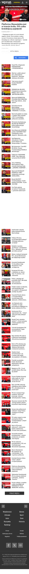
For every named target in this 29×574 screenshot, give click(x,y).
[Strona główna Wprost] (6, 2)
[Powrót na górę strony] (25, 506)
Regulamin (7, 536)
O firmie (7, 531)
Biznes (21, 512)
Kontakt (22, 531)
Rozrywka (7, 522)
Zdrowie (7, 515)
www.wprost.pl (17, 564)
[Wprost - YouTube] (20, 545)
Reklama (22, 533)
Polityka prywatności (22, 536)
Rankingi (7, 525)
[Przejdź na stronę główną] (1, 2)
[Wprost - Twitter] (14, 545)
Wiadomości (7, 512)
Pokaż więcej (14, 493)
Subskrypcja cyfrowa (7, 533)
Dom (21, 518)
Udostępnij (22, 57)
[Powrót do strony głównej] (3, 506)
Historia (22, 522)
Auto (7, 518)
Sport (22, 515)
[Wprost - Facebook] (8, 545)
